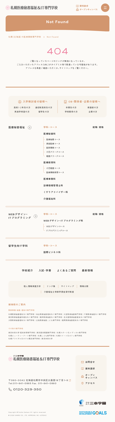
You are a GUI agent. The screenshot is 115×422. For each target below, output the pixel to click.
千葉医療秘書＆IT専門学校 (95, 314)
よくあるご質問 (66, 270)
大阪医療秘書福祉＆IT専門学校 (21, 320)
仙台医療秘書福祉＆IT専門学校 (49, 314)
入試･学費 (45, 270)
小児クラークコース (55, 152)
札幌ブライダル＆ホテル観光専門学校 (24, 339)
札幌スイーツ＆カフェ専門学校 (69, 336)
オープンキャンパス (88, 9)
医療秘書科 (49, 133)
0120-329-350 (27, 389)
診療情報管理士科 (53, 185)
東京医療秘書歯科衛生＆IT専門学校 (23, 317)
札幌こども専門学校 (46, 336)
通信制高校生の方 (43, 107)
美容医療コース (53, 143)
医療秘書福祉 (16, 127)
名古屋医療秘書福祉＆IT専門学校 (78, 317)
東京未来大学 (47, 339)
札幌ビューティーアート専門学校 (22, 336)
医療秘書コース (53, 139)
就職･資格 (98, 127)
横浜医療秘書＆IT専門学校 (51, 317)
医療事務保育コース (55, 172)
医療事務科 (49, 178)
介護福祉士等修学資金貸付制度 (59, 292)
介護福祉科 (49, 198)
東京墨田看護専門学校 (46, 333)
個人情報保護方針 (32, 286)
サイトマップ (67, 286)
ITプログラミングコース (57, 230)
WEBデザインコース (55, 226)
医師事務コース (53, 148)
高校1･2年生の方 (22, 107)
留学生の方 (43, 111)
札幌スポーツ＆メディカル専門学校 (71, 333)
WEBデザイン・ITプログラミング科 (63, 220)
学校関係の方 (71, 111)
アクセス (90, 383)
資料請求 (84, 6)
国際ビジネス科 (52, 252)
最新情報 (87, 270)
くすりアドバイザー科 (55, 192)
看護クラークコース (55, 156)
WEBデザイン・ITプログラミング (19, 216)
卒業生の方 (71, 107)
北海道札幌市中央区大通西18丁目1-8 (47, 380)
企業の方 (93, 111)
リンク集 (51, 286)
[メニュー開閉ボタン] (105, 8)
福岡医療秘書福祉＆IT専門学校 (75, 320)
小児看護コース (53, 168)
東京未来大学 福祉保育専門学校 (21, 333)
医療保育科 (49, 162)
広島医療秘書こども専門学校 (48, 320)
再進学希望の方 (22, 111)
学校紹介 (27, 270)
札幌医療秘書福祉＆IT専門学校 (21, 314)
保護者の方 (93, 107)
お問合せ (90, 362)
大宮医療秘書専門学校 (73, 314)
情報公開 (84, 286)
